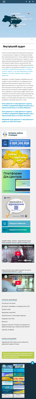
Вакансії (5, 322)
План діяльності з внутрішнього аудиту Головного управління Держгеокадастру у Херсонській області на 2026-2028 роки (18, 106)
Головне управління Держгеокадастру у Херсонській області (21, 20)
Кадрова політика (8, 319)
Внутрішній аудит (14, 46)
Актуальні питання (8, 303)
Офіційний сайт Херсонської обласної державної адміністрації (15, 343)
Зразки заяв (6, 309)
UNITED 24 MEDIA (8, 330)
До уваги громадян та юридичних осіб (16, 306)
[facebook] (26, 1)
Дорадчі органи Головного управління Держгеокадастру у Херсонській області (16, 326)
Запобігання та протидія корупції (14, 315)
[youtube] (29, 1)
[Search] (33, 1)
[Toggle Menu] (4, 1)
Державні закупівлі (8, 312)
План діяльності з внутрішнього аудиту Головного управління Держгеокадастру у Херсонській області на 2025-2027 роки (18, 114)
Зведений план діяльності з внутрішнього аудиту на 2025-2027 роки (17, 120)
